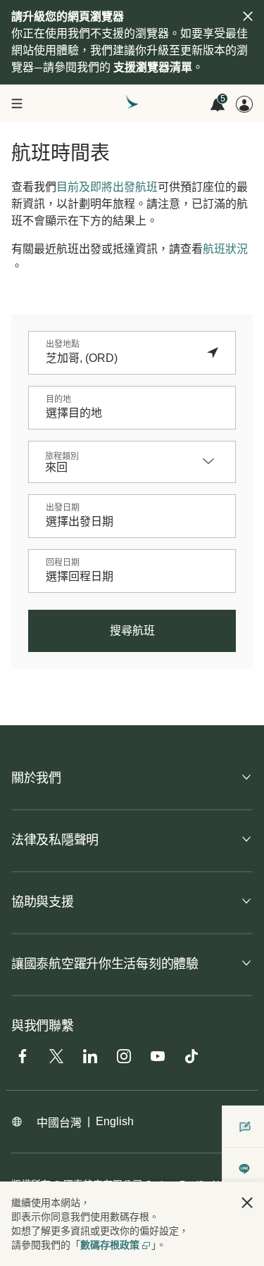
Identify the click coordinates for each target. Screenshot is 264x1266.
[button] (247, 1202)
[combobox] (118, 358)
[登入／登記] (244, 104)
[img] (248, 16)
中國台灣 (59, 1123)
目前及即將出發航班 (107, 187)
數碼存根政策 (109, 1245)
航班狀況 (225, 249)
